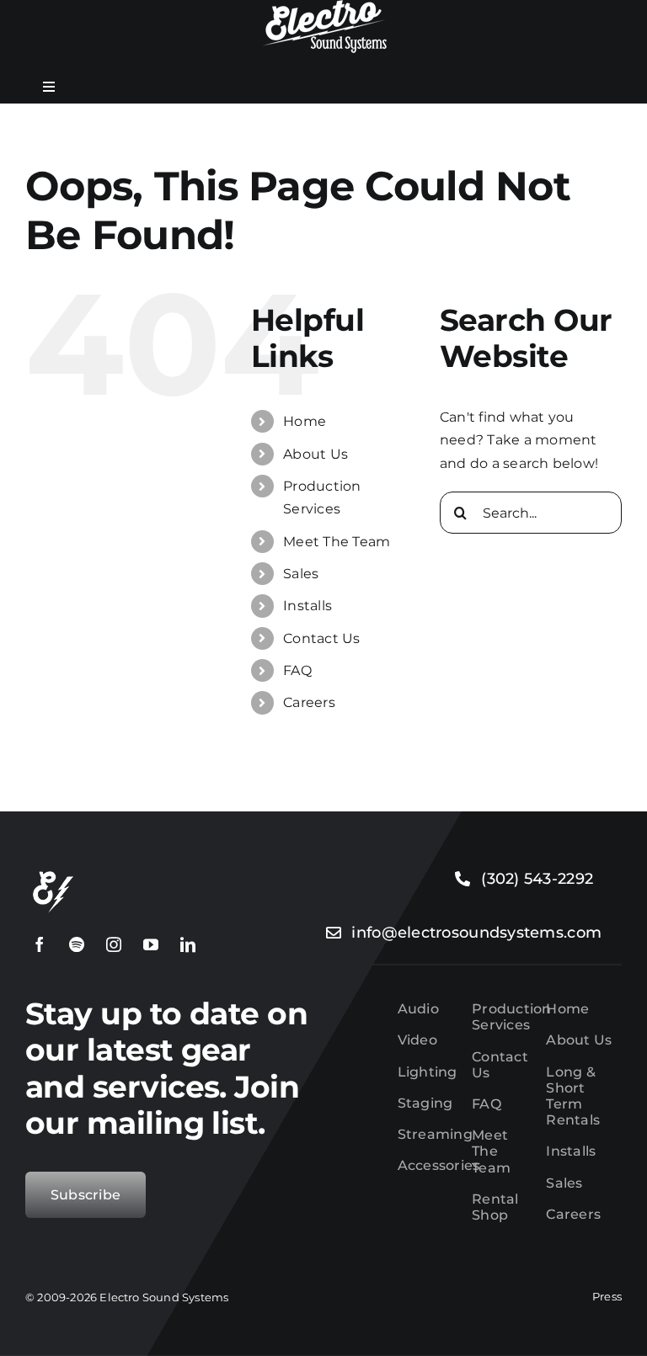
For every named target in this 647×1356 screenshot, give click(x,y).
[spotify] (76, 944)
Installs (307, 606)
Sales (300, 574)
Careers (309, 702)
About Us (315, 454)
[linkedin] (188, 944)
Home (304, 421)
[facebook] (39, 944)
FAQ (297, 670)
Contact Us (321, 638)
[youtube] (150, 944)
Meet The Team (336, 542)
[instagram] (113, 944)
